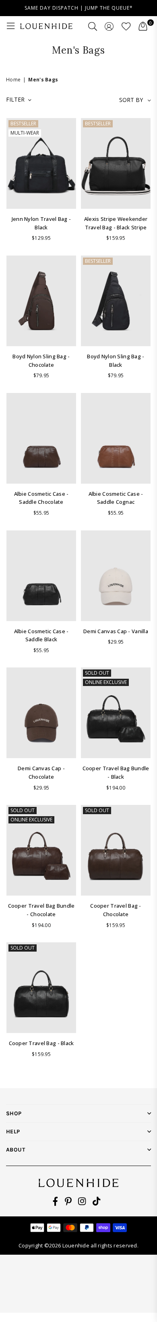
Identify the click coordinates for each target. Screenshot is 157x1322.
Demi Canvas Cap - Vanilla (115, 631)
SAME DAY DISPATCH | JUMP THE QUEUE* (79, 7)
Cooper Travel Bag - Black (41, 1043)
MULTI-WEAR (24, 132)
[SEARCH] (93, 26)
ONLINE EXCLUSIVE (106, 682)
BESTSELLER (23, 123)
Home (13, 79)
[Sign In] (109, 26)
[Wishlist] (126, 26)
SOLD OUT (97, 672)
